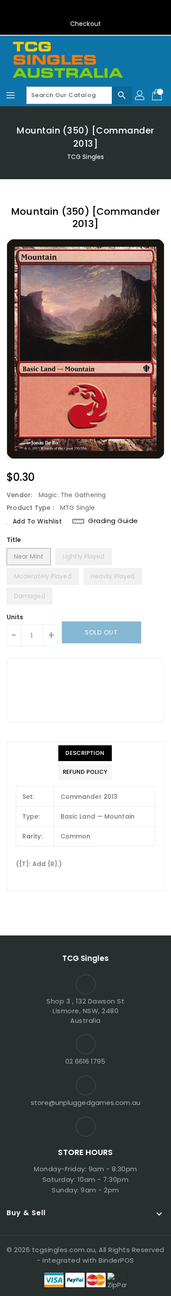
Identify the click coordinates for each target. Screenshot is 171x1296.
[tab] (85, 753)
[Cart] (158, 95)
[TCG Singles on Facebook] (85, 10)
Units (15, 617)
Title (14, 539)
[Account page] (140, 95)
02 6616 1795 (85, 1061)
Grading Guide (113, 520)
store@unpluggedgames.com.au (85, 1102)
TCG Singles (85, 156)
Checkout (85, 23)
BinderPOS (116, 1260)
